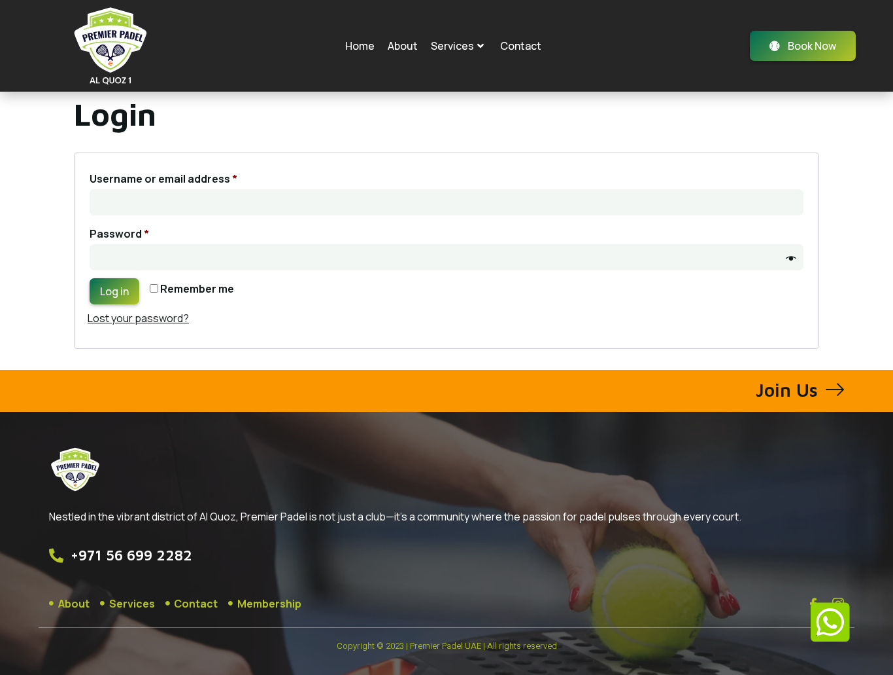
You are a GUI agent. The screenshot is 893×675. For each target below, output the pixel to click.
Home (360, 46)
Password (142, 232)
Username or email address (187, 177)
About (403, 46)
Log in (114, 291)
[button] (830, 622)
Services (452, 46)
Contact (520, 46)
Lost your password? (138, 318)
